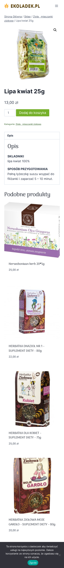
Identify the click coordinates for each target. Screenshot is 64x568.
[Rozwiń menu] (56, 6)
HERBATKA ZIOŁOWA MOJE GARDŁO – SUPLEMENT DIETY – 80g (32, 522)
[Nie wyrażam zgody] (59, 555)
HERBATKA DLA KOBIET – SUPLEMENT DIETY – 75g (25, 435)
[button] (55, 30)
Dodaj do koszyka (32, 113)
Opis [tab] (10, 135)
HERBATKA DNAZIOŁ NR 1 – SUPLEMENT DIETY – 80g (26, 349)
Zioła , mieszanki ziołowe (28, 124)
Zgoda (32, 562)
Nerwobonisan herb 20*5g (26, 264)
